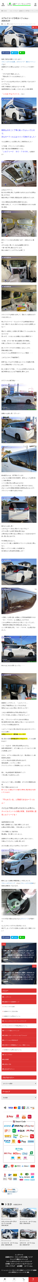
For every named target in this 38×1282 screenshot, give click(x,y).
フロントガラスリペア (8, 883)
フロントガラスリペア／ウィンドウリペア (15, 1021)
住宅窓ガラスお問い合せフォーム (13, 1050)
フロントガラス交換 (27, 883)
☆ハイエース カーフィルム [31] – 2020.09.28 (9, 1244)
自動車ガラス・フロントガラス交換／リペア (19, 1257)
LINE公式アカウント (9, 1069)
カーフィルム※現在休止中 (11, 1040)
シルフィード (31, 24)
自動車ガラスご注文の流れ (11, 1011)
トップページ (7, 997)
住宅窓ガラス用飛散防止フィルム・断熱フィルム (17, 1045)
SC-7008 (10, 24)
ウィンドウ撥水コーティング (11, 1030)
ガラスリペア (20, 62)
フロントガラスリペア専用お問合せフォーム (15, 1026)
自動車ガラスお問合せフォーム (12, 1016)
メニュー (14, 1280)
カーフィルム (24, 24)
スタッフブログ (8, 1054)
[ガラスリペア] (19, 914)
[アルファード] (19, 123)
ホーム (4, 1280)
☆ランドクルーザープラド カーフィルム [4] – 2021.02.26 (9, 1223)
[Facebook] (5, 52)
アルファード (16, 24)
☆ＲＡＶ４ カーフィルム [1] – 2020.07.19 (27, 1244)
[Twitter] (14, 52)
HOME (5, 11)
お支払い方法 (7, 1064)
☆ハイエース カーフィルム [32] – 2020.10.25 (28, 1222)
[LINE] (22, 52)
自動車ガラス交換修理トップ (11, 1002)
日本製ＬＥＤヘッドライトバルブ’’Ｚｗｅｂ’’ (15, 1035)
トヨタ (4, 24)
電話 (24, 1280)
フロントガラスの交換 (8, 62)
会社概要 (6, 1059)
